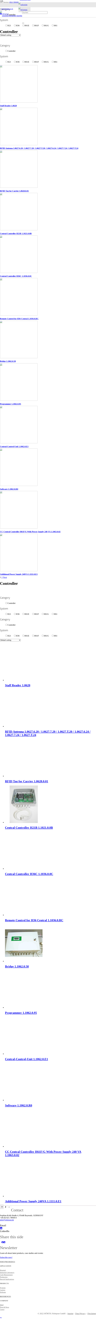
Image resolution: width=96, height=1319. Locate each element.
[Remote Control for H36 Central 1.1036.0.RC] (19, 315)
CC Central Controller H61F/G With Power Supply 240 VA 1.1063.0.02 (30, 532)
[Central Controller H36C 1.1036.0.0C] (19, 272)
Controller (12, 51)
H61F (36, 62)
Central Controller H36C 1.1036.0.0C (16, 276)
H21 (9, 25)
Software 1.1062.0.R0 (9, 489)
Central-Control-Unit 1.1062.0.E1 (14, 446)
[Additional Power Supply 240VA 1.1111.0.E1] (19, 570)
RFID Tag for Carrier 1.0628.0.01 (14, 191)
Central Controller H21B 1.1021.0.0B (16, 233)
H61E (26, 62)
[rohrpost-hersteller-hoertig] (11, 16)
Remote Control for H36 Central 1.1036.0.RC (19, 319)
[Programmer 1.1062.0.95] (19, 400)
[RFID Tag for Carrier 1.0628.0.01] (19, 187)
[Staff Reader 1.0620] (19, 102)
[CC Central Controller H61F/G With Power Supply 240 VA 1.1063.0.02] (19, 528)
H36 (18, 25)
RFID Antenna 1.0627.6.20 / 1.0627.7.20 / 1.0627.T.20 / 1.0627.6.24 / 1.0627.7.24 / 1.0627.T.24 (39, 148)
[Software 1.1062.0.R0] (19, 485)
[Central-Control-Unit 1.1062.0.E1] (19, 443)
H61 (55, 25)
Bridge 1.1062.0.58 (8, 361)
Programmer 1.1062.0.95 (10, 404)
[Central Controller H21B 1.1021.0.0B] (19, 230)
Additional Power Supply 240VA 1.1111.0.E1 (19, 574)
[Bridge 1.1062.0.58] (19, 357)
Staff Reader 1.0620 (8, 106)
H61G (46, 25)
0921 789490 (13, 2)
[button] (23, 2)
